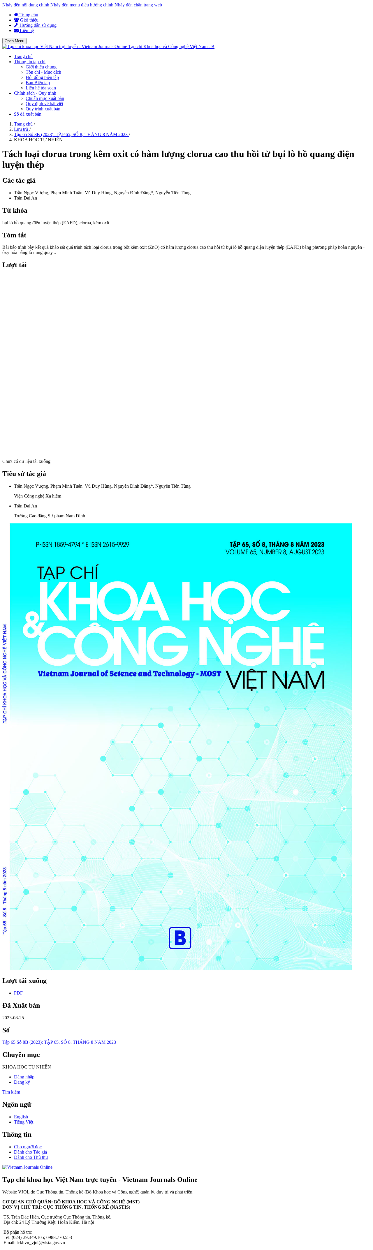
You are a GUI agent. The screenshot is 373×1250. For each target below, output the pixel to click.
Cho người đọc (28, 1146)
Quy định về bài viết (44, 103)
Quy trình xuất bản (43, 108)
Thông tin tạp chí (29, 61)
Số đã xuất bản (27, 114)
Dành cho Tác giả (30, 1151)
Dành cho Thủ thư (31, 1157)
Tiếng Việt (23, 1121)
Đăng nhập (24, 1076)
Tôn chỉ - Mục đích (43, 72)
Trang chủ (28, 14)
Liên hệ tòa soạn (41, 87)
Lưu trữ (21, 129)
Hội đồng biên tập (42, 77)
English (21, 1116)
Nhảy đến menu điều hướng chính (81, 4)
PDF (18, 992)
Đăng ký (22, 1082)
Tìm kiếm (11, 1091)
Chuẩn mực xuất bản (45, 98)
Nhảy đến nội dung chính (25, 4)
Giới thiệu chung (41, 66)
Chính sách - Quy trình (35, 93)
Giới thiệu (28, 19)
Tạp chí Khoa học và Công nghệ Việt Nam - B (171, 46)
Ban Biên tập (38, 82)
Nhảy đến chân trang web (138, 4)
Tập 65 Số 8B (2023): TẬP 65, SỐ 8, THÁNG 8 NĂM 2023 (71, 134)
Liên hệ (26, 30)
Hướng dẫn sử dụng (37, 25)
